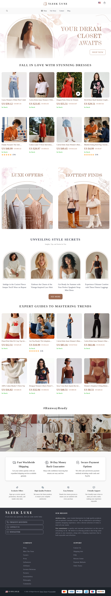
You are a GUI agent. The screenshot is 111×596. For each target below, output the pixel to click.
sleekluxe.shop (60, 518)
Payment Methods (79, 562)
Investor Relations (29, 569)
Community (27, 584)
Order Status (77, 566)
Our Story (53, 11)
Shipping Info (78, 551)
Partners (26, 573)
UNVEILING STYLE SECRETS (55, 239)
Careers (25, 555)
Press (25, 558)
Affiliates (26, 566)
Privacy (46, 591)
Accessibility (52, 591)
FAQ (75, 555)
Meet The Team (28, 551)
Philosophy (27, 580)
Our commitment (61, 528)
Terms (41, 591)
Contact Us (77, 548)
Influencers (27, 562)
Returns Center (78, 558)
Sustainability (28, 576)
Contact (61, 11)
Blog (68, 11)
